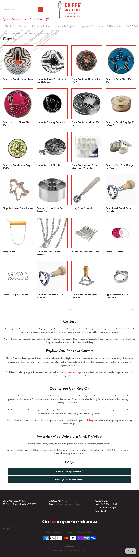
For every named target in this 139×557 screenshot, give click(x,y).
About (48, 532)
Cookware (23, 26)
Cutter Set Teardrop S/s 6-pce (51, 122)
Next (134, 309)
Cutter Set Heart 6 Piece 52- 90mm (16, 124)
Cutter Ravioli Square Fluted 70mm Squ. (84, 296)
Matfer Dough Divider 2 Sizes (85, 251)
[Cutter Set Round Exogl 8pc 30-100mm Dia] (121, 104)
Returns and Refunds (85, 532)
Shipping (69, 532)
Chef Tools (9, 26)
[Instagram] (9, 529)
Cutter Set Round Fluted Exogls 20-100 (17, 167)
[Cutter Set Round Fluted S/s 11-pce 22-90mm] (52, 61)
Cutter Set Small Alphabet (49, 165)
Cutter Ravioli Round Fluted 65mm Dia (50, 296)
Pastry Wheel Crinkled (81, 208)
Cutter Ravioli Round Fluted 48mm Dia (118, 210)
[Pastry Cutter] (18, 233)
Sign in (6, 19)
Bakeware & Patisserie (42, 26)
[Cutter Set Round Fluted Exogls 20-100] (18, 147)
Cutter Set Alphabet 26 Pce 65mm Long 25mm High (84, 167)
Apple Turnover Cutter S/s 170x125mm (118, 296)
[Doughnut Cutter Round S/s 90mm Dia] (52, 190)
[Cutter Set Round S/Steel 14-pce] (18, 61)
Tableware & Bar (114, 26)
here (53, 521)
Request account (19, 19)
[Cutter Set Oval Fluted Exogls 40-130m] (121, 147)
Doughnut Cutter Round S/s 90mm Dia (50, 210)
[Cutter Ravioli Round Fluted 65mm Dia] (52, 276)
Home (5, 33)
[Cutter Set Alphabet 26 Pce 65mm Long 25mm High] (87, 147)
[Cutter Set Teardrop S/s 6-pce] (52, 104)
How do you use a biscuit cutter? (69, 479)
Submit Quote (36, 19)
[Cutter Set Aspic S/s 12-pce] (18, 276)
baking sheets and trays (71, 372)
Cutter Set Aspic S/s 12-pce (15, 294)
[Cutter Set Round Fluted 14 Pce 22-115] (87, 61)
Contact (58, 532)
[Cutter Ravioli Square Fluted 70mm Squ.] (87, 276)
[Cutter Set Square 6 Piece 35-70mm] (87, 104)
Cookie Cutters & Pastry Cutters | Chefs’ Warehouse (29, 33)
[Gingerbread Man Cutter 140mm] (18, 190)
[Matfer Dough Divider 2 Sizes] (87, 233)
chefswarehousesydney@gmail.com (70, 504)
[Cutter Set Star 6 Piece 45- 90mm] (121, 61)
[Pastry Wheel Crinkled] (87, 190)
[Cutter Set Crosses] (121, 233)
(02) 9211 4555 (60, 500)
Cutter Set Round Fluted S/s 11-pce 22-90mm (51, 81)
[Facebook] (4, 529)
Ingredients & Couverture (91, 26)
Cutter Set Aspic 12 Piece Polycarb (48, 253)
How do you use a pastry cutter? (69, 471)
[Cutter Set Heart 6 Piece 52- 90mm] (18, 104)
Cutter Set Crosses (114, 251)
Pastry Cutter (9, 251)
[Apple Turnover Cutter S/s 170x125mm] (121, 276)
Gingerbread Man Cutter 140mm (18, 208)
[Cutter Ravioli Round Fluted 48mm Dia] (121, 190)
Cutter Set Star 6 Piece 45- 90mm (118, 81)
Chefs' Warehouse (65, 550)
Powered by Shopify (78, 550)
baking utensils (93, 420)
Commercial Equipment (66, 26)
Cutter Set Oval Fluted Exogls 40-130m (119, 167)
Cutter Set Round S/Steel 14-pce (18, 79)
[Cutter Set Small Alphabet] (52, 147)
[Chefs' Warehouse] (69, 9)
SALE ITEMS (132, 26)
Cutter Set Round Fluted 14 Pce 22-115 (85, 81)
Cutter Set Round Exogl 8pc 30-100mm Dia (120, 124)
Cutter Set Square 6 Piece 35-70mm (85, 124)
